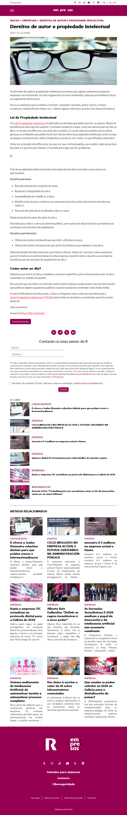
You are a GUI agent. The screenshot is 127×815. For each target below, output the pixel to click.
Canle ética (91, 798)
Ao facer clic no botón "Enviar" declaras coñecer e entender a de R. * (58, 383)
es (115, 2)
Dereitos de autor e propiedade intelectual (72, 20)
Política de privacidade (73, 798)
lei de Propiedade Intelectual (26, 297)
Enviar (63, 389)
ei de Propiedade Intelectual (29, 123)
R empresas (15, 3)
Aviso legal (35, 798)
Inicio (14, 20)
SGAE (49, 297)
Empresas (29, 20)
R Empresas (58, 377)
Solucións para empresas (63, 772)
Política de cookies (51, 798)
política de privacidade (79, 374)
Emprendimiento (20, 321)
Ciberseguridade (63, 784)
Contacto (63, 778)
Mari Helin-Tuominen (33, 313)
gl (110, 2)
